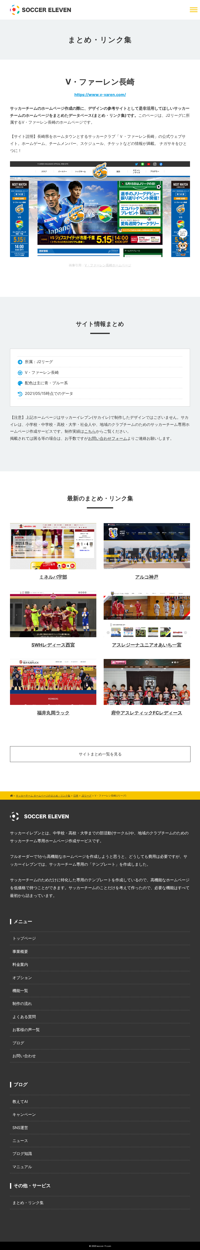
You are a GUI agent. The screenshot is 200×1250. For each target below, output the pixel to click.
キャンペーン (24, 1114)
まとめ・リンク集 (28, 1202)
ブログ (18, 1042)
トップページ (24, 938)
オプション (22, 977)
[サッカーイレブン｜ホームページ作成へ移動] (11, 795)
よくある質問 (24, 1016)
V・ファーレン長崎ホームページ (108, 265)
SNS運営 (20, 1127)
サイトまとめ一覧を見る (100, 754)
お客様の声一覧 (26, 1029)
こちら (90, 431)
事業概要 (20, 951)
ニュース (20, 1140)
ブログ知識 (22, 1153)
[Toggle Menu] (194, 9)
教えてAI (20, 1101)
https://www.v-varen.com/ (100, 94)
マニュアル (22, 1166)
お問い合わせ (24, 1055)
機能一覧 (20, 990)
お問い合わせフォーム (107, 438)
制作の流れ (22, 1003)
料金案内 (20, 964)
